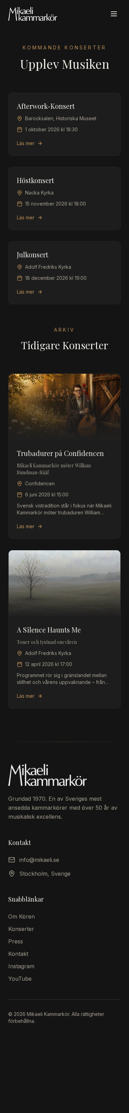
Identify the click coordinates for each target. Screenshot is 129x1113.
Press (15, 941)
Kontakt (18, 953)
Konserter (21, 928)
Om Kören (21, 916)
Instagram (21, 966)
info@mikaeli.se (39, 859)
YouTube (20, 978)
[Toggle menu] (114, 14)
